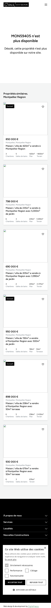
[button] (43, 118)
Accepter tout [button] (15, 582)
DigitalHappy (33, 606)
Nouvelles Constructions (16, 535)
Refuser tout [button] (36, 582)
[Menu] (46, 4)
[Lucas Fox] (16, 4)
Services (7, 522)
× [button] (45, 548)
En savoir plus (10, 559)
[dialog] (25, 570)
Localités (8, 528)
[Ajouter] (43, 106)
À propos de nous (12, 515)
